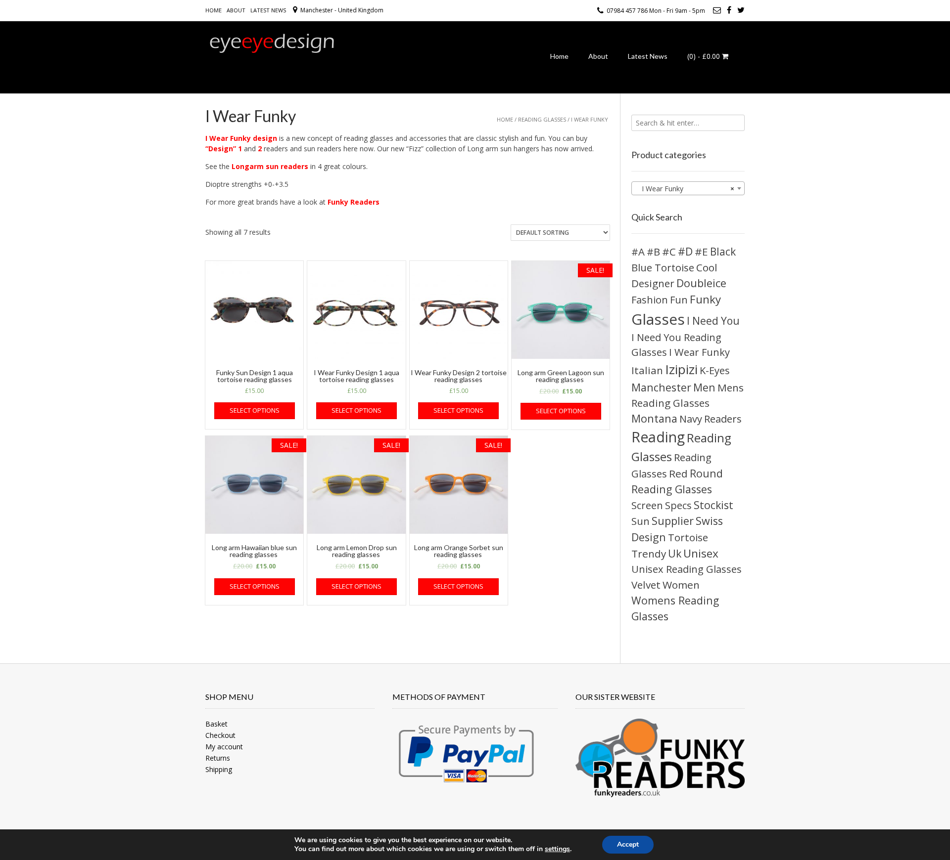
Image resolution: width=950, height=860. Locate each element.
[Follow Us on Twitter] (741, 10)
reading (658, 437)
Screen (647, 505)
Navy (690, 419)
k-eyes (715, 370)
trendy (648, 553)
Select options (255, 410)
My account (224, 746)
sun (640, 521)
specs (678, 505)
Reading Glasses (542, 119)
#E (701, 251)
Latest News (268, 10)
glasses (658, 319)
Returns (217, 758)
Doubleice (701, 283)
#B (653, 251)
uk (674, 553)
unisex (700, 553)
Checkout (220, 735)
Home (213, 10)
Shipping (218, 769)
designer (652, 283)
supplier (673, 521)
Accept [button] (628, 844)
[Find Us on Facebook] (729, 10)
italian (647, 370)
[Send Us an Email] (717, 10)
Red (678, 473)
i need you (713, 320)
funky (705, 299)
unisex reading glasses (686, 569)
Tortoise (688, 537)
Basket (216, 724)
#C (669, 251)
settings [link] (557, 849)
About (236, 10)
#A (638, 251)
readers (723, 419)
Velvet (646, 585)
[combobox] (688, 188)
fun (679, 299)
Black (723, 251)
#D (685, 251)
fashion (649, 299)
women (681, 585)
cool (706, 267)
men (704, 387)
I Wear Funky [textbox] (685, 188)
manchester (661, 387)
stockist (713, 505)
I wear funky (699, 352)
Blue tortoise (662, 267)
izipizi (681, 369)
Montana (654, 418)
